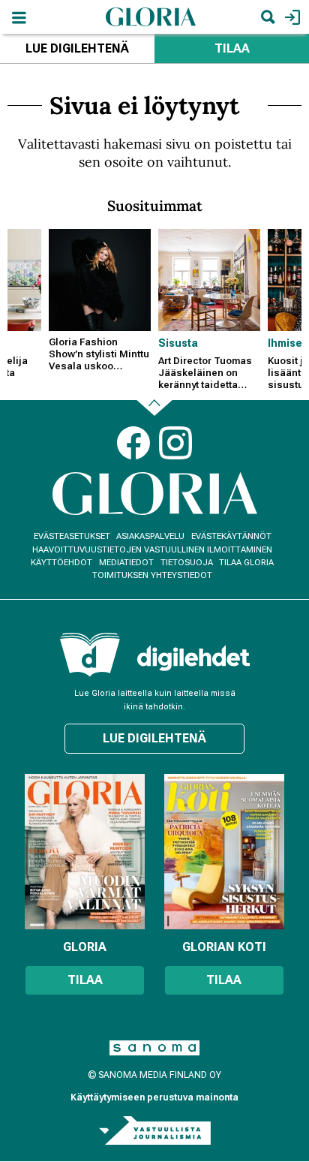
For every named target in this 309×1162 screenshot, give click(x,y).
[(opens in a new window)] (193, 658)
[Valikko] (19, 17)
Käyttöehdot (61, 562)
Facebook (133, 442)
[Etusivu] (151, 16)
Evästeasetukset (72, 536)
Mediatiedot (126, 562)
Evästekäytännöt (231, 536)
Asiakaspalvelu (150, 536)
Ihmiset (287, 343)
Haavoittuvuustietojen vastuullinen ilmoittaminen (152, 550)
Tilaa (232, 48)
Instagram (175, 442)
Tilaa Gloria (246, 562)
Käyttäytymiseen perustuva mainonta (154, 1097)
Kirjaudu (290, 17)
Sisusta (178, 343)
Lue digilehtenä (77, 48)
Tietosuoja (186, 562)
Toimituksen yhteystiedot (152, 575)
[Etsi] (267, 17)
